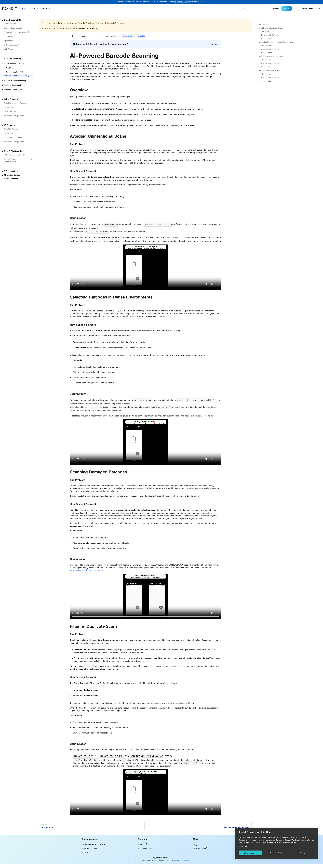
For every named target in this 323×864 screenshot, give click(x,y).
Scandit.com (199, 848)
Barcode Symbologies (13, 90)
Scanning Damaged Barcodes (271, 56)
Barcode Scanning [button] (12, 59)
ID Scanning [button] (9, 125)
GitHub (141, 844)
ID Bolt (85, 852)
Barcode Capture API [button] (14, 72)
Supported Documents (13, 137)
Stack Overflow (145, 848)
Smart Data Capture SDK (93, 844)
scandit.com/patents (182, 860)
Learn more (243, 846)
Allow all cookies (250, 853)
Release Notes (11, 179)
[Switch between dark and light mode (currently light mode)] (319, 8)
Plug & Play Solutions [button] (14, 151)
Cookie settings (276, 853)
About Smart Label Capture (15, 103)
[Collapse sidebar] (36, 398)
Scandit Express (89, 848)
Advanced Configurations (14, 116)
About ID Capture (11, 129)
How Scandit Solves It (270, 35)
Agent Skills (307, 8)
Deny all (303, 853)
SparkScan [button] (10, 68)
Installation (8, 36)
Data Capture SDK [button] (13, 20)
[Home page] (72, 36)
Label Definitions (10, 111)
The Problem (266, 32)
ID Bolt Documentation (13, 155)
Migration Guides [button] (12, 175)
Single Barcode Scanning (14, 63)
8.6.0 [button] (32, 8)
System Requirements (13, 28)
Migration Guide (181, 2)
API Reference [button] (11, 171)
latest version (86, 28)
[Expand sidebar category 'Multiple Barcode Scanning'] (2, 80)
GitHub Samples (10, 45)
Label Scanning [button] (11, 99)
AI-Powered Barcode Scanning (16, 76)
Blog (195, 844)
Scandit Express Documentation (10, 160)
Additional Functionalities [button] (14, 85)
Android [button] (43, 8)
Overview (263, 24)
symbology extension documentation (86, 570)
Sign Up (286, 8)
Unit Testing (8, 49)
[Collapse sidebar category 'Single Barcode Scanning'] (2, 63)
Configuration (266, 39)
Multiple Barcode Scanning (15, 81)
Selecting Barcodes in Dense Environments (276, 42)
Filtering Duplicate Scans (269, 70)
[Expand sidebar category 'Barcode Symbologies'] (2, 90)
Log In (276, 8)
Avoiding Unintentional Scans (271, 28)
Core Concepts (10, 24)
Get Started (8, 107)
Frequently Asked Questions (15, 32)
